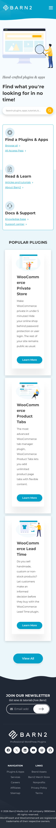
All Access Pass (14, 150)
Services (15, 777)
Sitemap (15, 793)
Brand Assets (39, 771)
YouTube (33, 750)
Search (49, 110)
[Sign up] (41, 709)
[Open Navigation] (51, 8)
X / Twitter (16, 750)
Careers (15, 782)
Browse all (11, 145)
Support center (14, 224)
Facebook (8, 750)
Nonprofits (39, 782)
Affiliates (15, 787)
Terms (39, 793)
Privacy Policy (39, 787)
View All (28, 658)
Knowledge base (15, 219)
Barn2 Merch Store (39, 777)
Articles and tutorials (18, 182)
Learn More (29, 359)
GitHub (50, 750)
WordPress (41, 750)
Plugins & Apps (15, 771)
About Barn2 (13, 187)
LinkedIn (25, 750)
